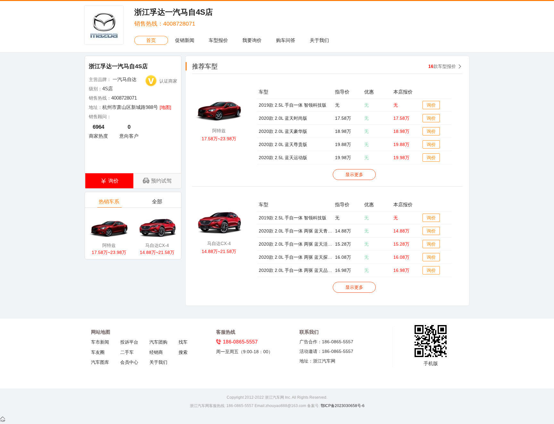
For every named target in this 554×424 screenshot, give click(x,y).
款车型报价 (442, 66)
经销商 (156, 352)
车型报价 (218, 40)
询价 (431, 105)
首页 (151, 40)
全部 (157, 201)
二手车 (127, 352)
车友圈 (98, 352)
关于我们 (319, 40)
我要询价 (252, 40)
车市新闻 (100, 342)
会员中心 (129, 362)
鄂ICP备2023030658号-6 (342, 406)
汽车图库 (100, 362)
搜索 (183, 352)
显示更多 (354, 174)
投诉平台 (129, 342)
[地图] (165, 107)
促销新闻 (184, 40)
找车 (183, 342)
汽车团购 (158, 342)
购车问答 (285, 40)
